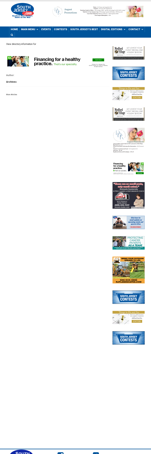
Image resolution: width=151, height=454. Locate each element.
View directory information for (21, 44)
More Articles (11, 95)
